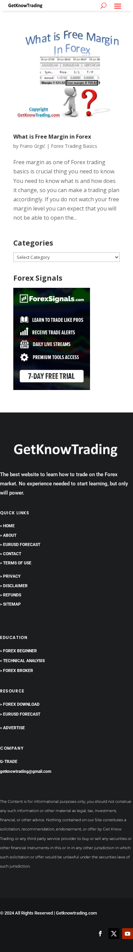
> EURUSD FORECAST (20, 544)
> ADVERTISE (12, 727)
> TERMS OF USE (15, 563)
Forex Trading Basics (74, 146)
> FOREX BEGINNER (18, 651)
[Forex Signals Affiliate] (51, 388)
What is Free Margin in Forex (52, 136)
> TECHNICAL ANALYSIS (22, 660)
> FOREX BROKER (16, 670)
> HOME (7, 526)
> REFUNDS (10, 595)
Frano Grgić (32, 146)
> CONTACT (10, 553)
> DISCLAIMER (14, 585)
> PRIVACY (10, 576)
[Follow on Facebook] (100, 933)
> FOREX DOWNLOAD (20, 704)
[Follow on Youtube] (127, 933)
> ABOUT (8, 535)
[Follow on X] (113, 933)
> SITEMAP (10, 604)
